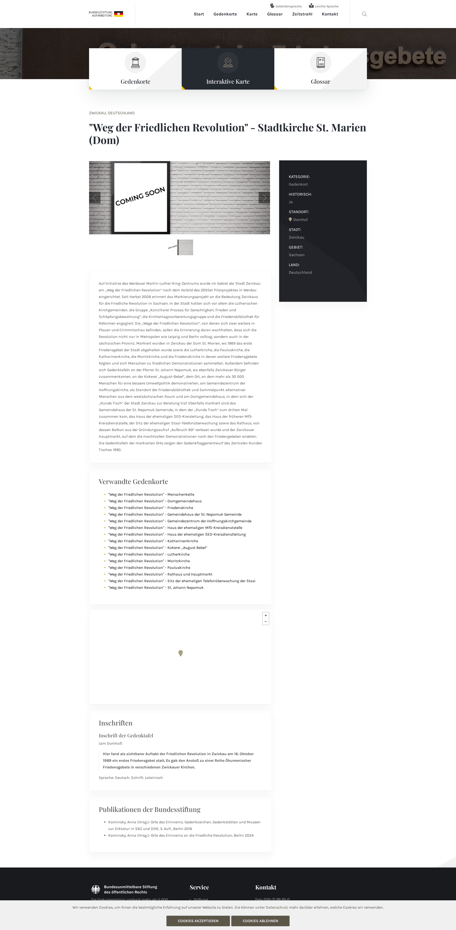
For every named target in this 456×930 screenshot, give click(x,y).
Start (199, 14)
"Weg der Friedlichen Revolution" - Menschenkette (151, 494)
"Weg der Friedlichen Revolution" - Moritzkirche (149, 561)
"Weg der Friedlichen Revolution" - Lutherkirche (149, 554)
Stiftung (201, 899)
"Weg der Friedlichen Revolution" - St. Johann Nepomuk (156, 587)
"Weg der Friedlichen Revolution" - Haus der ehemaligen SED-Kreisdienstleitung (177, 534)
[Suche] (364, 14)
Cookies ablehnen (260, 921)
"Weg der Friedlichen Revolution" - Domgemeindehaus (155, 501)
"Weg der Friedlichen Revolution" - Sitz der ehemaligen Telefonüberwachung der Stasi (182, 581)
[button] (94, 197)
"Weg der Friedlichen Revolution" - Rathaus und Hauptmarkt (160, 574)
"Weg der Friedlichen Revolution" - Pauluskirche (149, 567)
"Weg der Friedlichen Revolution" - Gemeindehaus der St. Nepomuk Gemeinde (175, 514)
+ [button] (266, 615)
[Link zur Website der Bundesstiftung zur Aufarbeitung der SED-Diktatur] (106, 13)
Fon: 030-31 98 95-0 (272, 899)
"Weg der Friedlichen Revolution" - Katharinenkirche (153, 541)
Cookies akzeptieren (198, 921)
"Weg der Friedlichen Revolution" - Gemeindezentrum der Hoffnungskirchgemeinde (180, 521)
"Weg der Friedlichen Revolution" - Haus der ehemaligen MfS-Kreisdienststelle (175, 527)
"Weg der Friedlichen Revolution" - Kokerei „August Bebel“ (157, 547)
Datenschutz (277, 907)
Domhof (300, 219)
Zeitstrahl (302, 14)
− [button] (266, 621)
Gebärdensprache (289, 6)
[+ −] (180, 656)
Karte (252, 14)
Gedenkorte (225, 14)
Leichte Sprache (326, 6)
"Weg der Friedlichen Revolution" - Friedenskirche (150, 507)
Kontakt (330, 14)
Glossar (275, 14)
